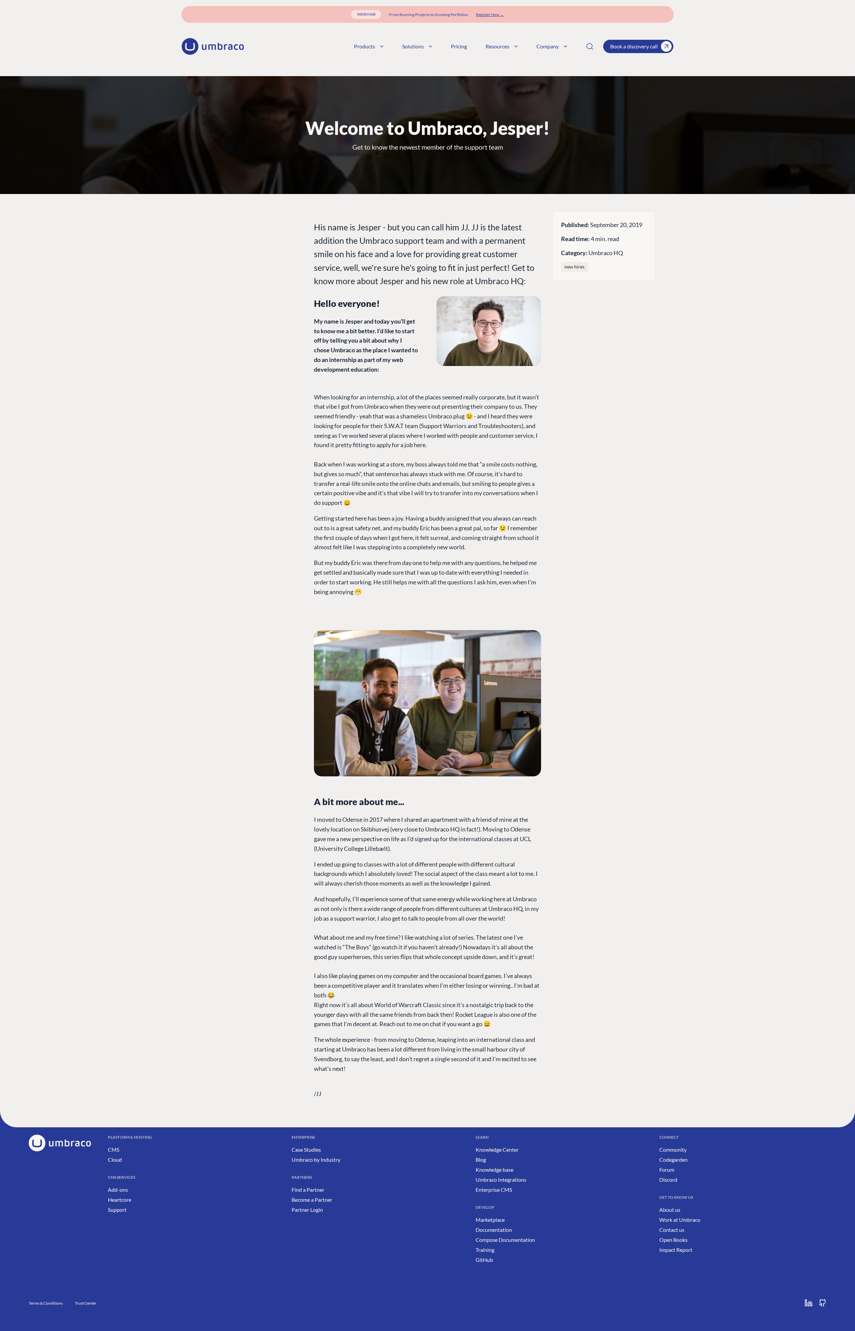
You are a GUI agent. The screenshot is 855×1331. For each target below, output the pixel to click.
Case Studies (306, 1149)
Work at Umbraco (679, 1219)
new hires (574, 266)
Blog (481, 1159)
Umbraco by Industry (316, 1159)
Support (117, 1209)
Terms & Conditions (46, 1303)
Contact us (671, 1229)
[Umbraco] (213, 46)
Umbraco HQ (605, 252)
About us (669, 1209)
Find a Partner (308, 1189)
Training (485, 1250)
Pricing (459, 46)
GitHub (484, 1260)
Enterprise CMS (494, 1189)
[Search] (589, 46)
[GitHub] (823, 1303)
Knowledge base (494, 1169)
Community (673, 1149)
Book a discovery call (634, 46)
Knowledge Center (497, 1149)
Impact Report (675, 1250)
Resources (497, 46)
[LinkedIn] (809, 1303)
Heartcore (119, 1199)
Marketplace (490, 1219)
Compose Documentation (505, 1240)
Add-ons (118, 1189)
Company (547, 46)
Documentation (494, 1229)
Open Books (673, 1240)
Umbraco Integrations (501, 1179)
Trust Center (86, 1303)
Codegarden (673, 1159)
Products (364, 46)
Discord (668, 1179)
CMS (113, 1149)
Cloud (115, 1159)
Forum (666, 1169)
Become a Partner (312, 1199)
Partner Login (307, 1209)
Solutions (413, 46)
